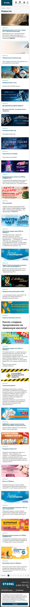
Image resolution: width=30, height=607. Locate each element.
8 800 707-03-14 (22, 586)
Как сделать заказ (6, 590)
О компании (19, 590)
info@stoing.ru (25, 582)
